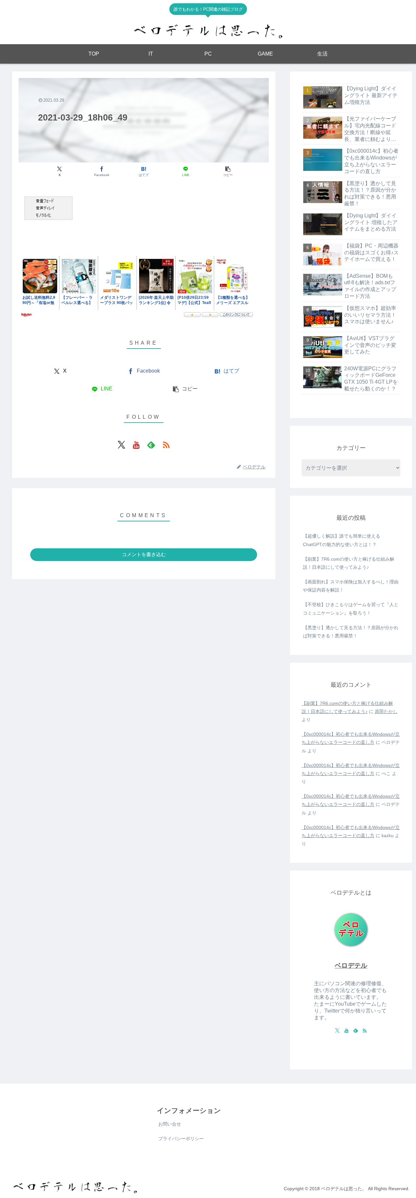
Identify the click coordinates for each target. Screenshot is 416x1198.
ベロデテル (351, 965)
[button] (228, 171)
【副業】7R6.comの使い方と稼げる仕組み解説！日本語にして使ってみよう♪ (348, 563)
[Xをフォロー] (121, 444)
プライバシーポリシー (181, 1138)
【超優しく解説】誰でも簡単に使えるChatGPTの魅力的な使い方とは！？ (341, 540)
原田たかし (386, 711)
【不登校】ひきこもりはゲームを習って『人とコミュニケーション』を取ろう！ (350, 608)
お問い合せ (169, 1124)
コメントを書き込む (144, 554)
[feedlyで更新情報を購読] (151, 444)
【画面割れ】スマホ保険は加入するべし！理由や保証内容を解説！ (350, 586)
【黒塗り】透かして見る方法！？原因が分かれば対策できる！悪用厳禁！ (350, 631)
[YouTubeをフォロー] (136, 444)
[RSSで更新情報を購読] (166, 444)
